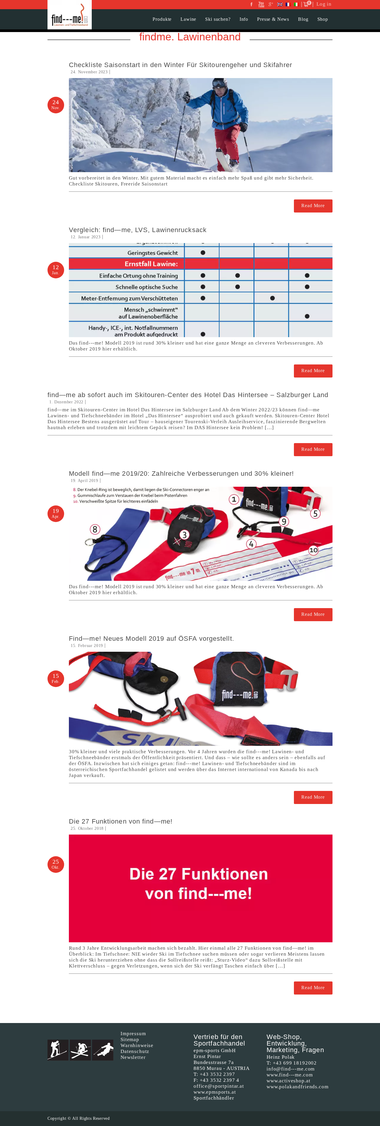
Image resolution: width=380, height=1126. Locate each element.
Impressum (133, 1033)
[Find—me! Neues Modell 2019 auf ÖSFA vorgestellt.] (200, 699)
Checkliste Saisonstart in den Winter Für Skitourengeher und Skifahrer (180, 65)
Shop (322, 19)
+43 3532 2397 (217, 1074)
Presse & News (273, 19)
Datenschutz (135, 1051)
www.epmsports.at (215, 1092)
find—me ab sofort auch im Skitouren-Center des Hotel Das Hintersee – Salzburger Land (188, 395)
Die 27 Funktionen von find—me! (120, 821)
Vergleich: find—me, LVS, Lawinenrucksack (138, 230)
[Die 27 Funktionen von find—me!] (200, 888)
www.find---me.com (290, 1075)
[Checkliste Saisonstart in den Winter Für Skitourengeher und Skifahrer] (200, 125)
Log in (324, 4)
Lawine (188, 19)
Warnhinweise (137, 1045)
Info (244, 19)
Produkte (162, 19)
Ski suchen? (217, 19)
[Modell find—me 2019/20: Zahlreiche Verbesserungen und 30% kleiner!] (200, 534)
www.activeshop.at (288, 1081)
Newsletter (133, 1057)
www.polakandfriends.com (298, 1086)
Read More (313, 205)
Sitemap (130, 1039)
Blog (303, 19)
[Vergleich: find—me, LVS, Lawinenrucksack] (200, 290)
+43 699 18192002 (295, 1063)
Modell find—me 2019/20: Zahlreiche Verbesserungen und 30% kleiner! (181, 473)
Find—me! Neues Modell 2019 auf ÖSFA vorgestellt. (151, 638)
